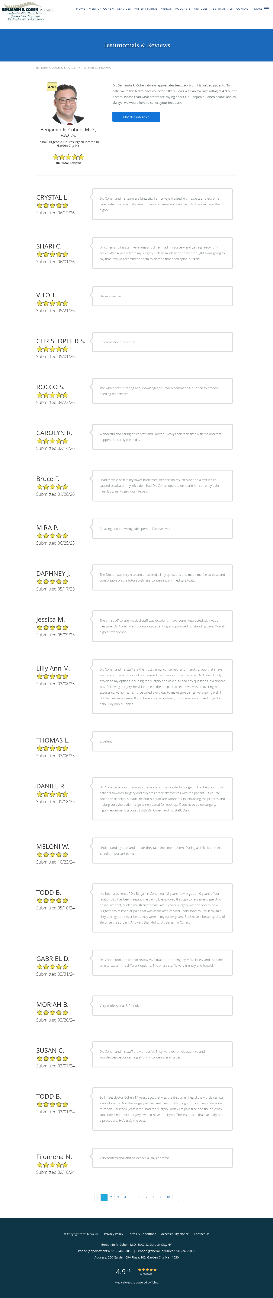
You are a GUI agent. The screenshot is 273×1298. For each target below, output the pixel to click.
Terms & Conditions (142, 1234)
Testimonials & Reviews (97, 67)
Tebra (154, 1282)
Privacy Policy (113, 1234)
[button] (266, 8)
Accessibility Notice (175, 1234)
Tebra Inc (92, 1234)
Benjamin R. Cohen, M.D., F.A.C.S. (56, 67)
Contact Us (201, 1234)
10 (168, 1197)
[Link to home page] (27, 14)
